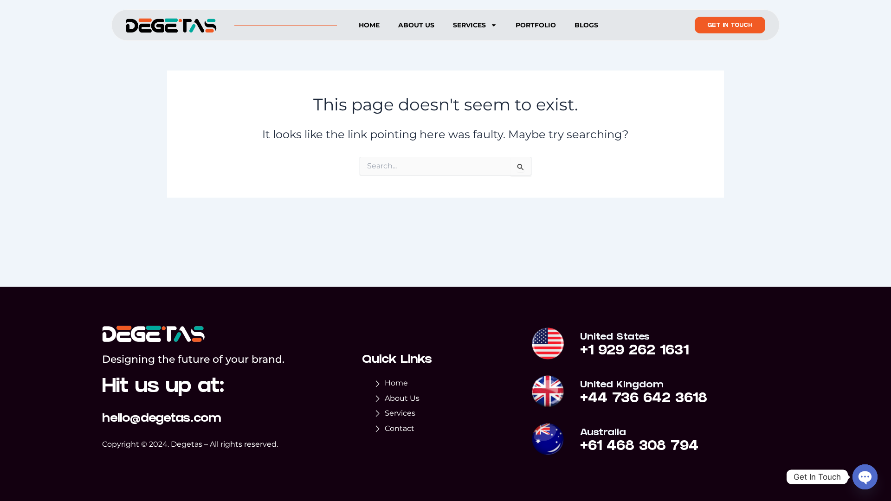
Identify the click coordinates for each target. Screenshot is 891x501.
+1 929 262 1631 (634, 351)
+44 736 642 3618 (643, 399)
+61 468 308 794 (639, 447)
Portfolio (536, 25)
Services (469, 25)
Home (369, 25)
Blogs (586, 25)
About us (416, 25)
